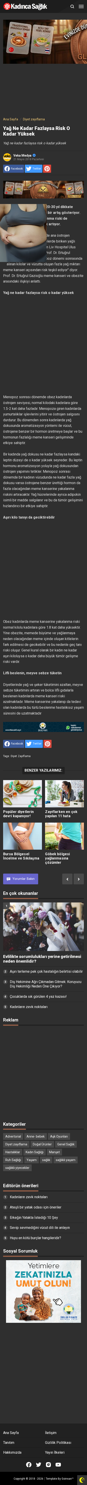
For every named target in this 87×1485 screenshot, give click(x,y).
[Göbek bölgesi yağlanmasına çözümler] (64, 836)
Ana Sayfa (11, 1433)
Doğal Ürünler (42, 1144)
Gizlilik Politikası (58, 1442)
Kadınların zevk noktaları (29, 1007)
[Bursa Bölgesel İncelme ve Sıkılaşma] (22, 836)
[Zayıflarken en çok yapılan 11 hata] (64, 793)
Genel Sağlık (66, 1144)
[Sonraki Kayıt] (79, 879)
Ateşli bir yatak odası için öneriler (35, 1207)
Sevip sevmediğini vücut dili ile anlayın (40, 1227)
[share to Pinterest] (47, 169)
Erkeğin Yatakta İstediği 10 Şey (34, 1217)
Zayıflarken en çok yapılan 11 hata (61, 814)
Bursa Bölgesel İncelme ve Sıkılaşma (21, 856)
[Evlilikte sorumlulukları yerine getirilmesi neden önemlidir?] (43, 926)
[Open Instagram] (48, 1464)
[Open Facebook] (28, 1464)
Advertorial (13, 1136)
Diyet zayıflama (21, 756)
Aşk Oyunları (59, 1136)
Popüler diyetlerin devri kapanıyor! (18, 814)
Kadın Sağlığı (35, 1152)
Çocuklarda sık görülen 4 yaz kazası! (38, 996)
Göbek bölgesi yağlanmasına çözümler (57, 858)
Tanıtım (8, 1442)
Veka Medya (22, 155)
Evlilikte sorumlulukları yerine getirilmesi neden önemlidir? (42, 959)
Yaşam (32, 1160)
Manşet (54, 1152)
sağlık (46, 1160)
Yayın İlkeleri (54, 1452)
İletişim (50, 1433)
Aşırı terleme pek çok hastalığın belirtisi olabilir (46, 971)
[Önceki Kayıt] (67, 879)
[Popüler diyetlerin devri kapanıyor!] (22, 793)
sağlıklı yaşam (65, 1160)
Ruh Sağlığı (13, 1160)
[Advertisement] (43, 89)
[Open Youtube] (58, 1464)
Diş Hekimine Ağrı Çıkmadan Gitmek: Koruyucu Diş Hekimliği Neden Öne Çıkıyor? (45, 984)
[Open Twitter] (38, 1464)
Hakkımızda (12, 1452)
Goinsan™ (68, 1478)
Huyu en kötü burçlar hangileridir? (35, 1238)
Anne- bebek (36, 1136)
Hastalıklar (12, 1152)
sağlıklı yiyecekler (17, 1168)
